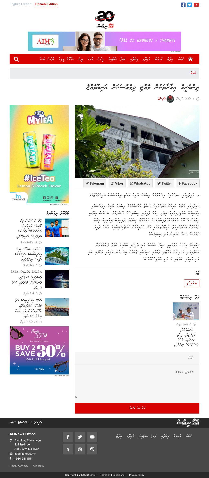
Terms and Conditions (112, 474)
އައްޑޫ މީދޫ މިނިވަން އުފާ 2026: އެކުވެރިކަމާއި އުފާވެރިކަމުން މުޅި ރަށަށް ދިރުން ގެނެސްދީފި (28, 308)
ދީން (81, 59)
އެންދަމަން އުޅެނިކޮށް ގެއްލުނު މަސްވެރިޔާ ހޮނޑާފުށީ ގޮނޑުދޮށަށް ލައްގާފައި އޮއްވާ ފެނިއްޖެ (26, 280)
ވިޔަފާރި (134, 59)
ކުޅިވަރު (159, 59)
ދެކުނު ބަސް (47, 59)
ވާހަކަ (90, 59)
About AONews (19, 466)
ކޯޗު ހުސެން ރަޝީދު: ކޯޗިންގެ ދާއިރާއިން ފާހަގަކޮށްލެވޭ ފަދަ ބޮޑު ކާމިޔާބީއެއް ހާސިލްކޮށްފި (29, 229)
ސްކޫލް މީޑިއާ (66, 59)
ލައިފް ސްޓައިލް (117, 59)
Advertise (38, 466)
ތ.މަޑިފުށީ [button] (192, 283)
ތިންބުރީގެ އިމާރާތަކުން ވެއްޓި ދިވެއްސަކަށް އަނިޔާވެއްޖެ (142, 87)
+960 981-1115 (23, 458)
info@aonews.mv (25, 453)
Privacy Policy (136, 474)
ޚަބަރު (181, 59)
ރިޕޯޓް (170, 59)
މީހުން (101, 59)
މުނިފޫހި (146, 59)
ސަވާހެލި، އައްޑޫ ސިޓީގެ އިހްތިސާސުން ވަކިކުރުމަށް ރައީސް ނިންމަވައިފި (28, 254)
